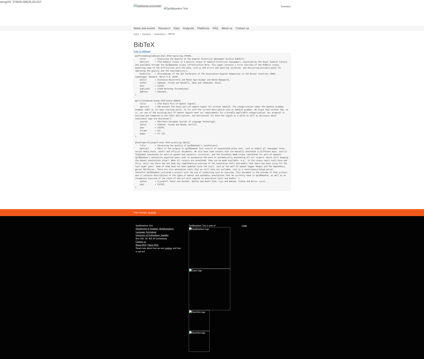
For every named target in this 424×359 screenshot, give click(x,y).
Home (136, 34)
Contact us (242, 28)
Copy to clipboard (142, 51)
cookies (168, 248)
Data (176, 28)
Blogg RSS (141, 245)
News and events (144, 28)
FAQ (215, 28)
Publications (159, 34)
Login (244, 225)
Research (164, 28)
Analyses (188, 28)
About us (226, 28)
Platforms (203, 28)
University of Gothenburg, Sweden (152, 235)
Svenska (285, 6)
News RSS (153, 245)
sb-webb (152, 212)
